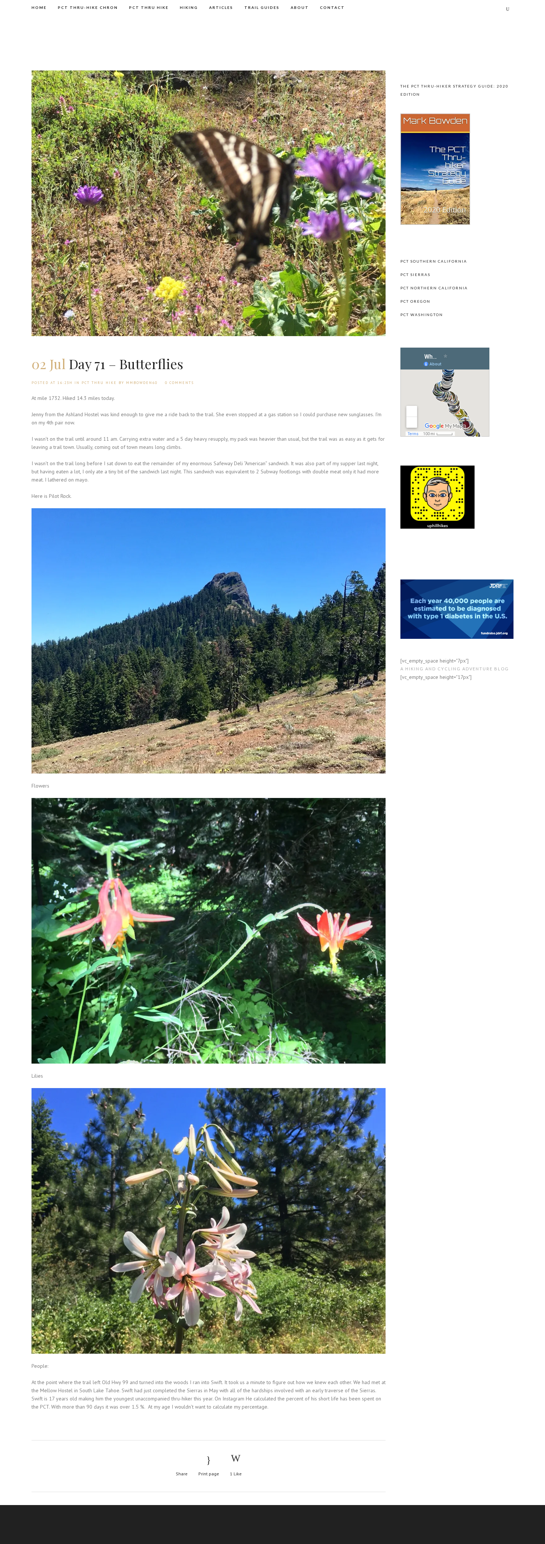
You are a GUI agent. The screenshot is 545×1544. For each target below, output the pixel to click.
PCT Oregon (415, 301)
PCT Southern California (433, 261)
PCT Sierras (415, 274)
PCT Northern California (434, 288)
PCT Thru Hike (99, 382)
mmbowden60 (142, 382)
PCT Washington (421, 314)
